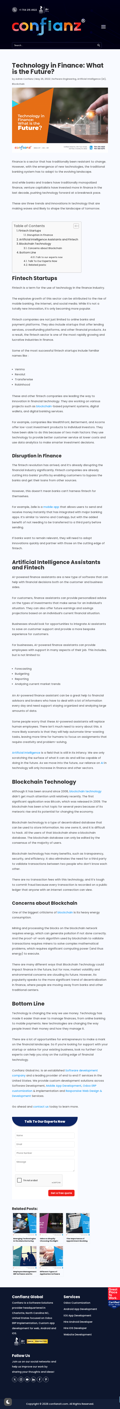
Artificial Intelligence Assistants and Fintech (48, 239)
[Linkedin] (33, 1379)
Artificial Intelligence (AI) (91, 79)
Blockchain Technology (35, 244)
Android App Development (80, 1309)
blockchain (44, 406)
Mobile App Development (63, 1086)
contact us (41, 1107)
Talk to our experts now (49, 257)
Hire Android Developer (78, 1322)
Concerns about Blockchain (45, 248)
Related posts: (37, 265)
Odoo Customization (77, 1303)
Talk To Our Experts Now (42, 261)
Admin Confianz (24, 79)
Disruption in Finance (40, 235)
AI (102, 763)
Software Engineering (64, 79)
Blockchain (18, 84)
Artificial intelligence (26, 753)
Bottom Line (28, 252)
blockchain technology (85, 791)
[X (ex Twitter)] (14, 1379)
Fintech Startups (30, 231)
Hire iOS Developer (75, 1328)
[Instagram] (21, 1379)
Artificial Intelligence (41, 562)
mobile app (51, 507)
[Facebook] (39, 1379)
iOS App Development (77, 1315)
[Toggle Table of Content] (74, 226)
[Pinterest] (46, 1379)
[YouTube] (27, 1379)
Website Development (78, 1334)
